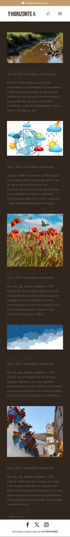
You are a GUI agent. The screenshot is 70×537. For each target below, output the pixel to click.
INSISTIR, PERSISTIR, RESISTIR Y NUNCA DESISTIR (30, 358)
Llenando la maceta (21, 464)
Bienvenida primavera (23, 274)
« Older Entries (16, 517)
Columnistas (47, 74)
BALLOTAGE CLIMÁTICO (25, 163)
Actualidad (31, 74)
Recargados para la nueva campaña (33, 70)
